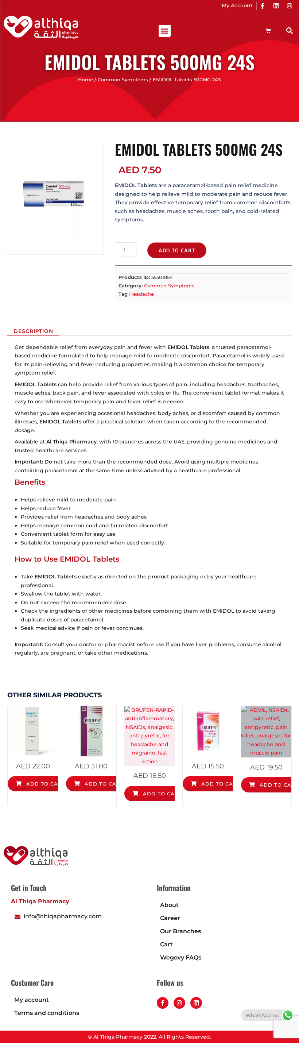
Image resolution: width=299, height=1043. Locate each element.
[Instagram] (289, 6)
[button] (165, 31)
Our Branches (180, 931)
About (169, 905)
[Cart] (268, 31)
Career (170, 918)
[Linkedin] (276, 6)
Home (85, 79)
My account (31, 999)
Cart (166, 944)
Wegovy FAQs (180, 957)
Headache (141, 294)
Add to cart (177, 250)
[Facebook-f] (162, 1003)
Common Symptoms (123, 79)
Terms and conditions (46, 1012)
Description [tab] (33, 331)
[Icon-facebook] (262, 6)
